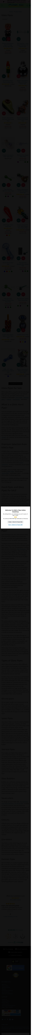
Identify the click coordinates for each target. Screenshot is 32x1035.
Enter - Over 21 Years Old (15, 522)
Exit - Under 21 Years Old (15, 524)
